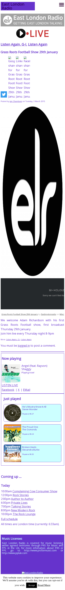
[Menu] (61, 4)
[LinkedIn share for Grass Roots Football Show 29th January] (19, 77)
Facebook (8, 390)
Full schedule (9, 519)
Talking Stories (21, 506)
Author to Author (22, 499)
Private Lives (19, 503)
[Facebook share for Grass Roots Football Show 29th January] (27, 77)
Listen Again (37, 44)
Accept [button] (31, 585)
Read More (44, 585)
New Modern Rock (23, 510)
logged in (24, 345)
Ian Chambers (16, 101)
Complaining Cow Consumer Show (34, 491)
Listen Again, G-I (13, 44)
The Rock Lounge (24, 514)
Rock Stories (21, 495)
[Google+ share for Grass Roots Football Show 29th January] (11, 77)
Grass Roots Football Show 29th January (19, 314)
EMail (26, 390)
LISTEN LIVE (10, 385)
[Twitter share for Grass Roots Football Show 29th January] (4, 95)
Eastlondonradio (48, 314)
